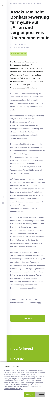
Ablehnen (40, 395)
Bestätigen (29, 395)
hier (39, 303)
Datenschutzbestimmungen (13, 389)
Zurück (28, 318)
